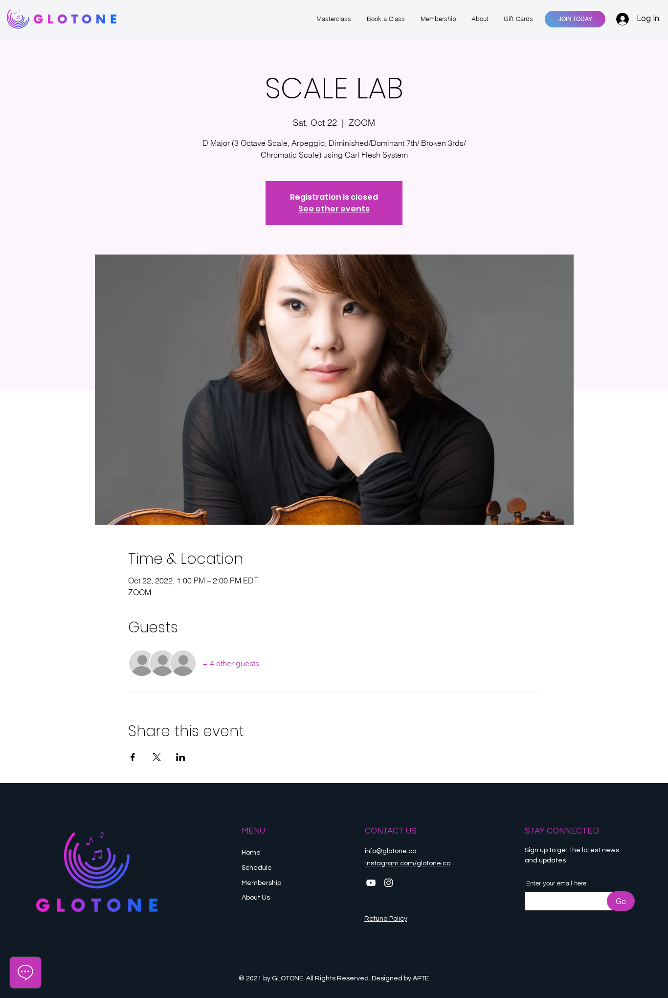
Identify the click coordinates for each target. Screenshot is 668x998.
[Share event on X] (156, 757)
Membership (262, 883)
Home (251, 852)
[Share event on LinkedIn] (180, 757)
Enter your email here (556, 883)
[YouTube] (371, 882)
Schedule (257, 867)
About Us (256, 897)
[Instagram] (388, 882)
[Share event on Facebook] (132, 757)
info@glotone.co (390, 851)
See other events (334, 208)
